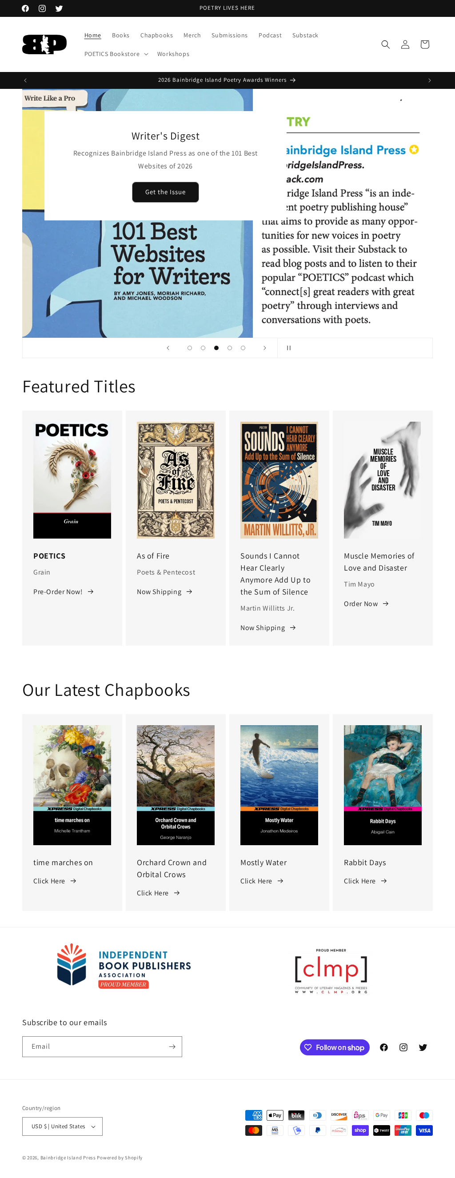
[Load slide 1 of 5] (189, 348)
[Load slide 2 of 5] (203, 348)
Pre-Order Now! (58, 591)
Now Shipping (159, 591)
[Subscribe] (172, 1046)
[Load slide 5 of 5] (243, 348)
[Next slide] (265, 348)
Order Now (361, 603)
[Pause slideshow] (287, 348)
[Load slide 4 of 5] (229, 348)
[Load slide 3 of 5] (216, 348)
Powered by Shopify (120, 1157)
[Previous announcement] (25, 80)
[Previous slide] (168, 348)
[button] (115, 53)
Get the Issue (165, 192)
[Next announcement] (429, 80)
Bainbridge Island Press (68, 1157)
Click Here (49, 881)
